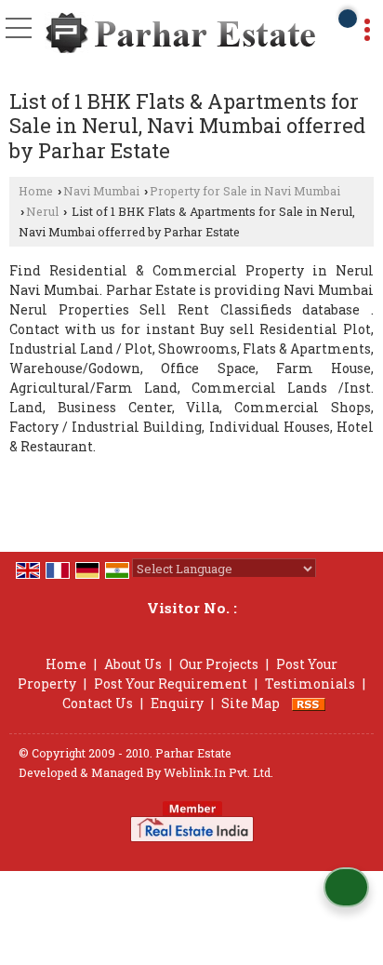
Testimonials (310, 683)
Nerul (42, 211)
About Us (133, 664)
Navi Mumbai (101, 190)
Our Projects (218, 664)
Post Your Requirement (170, 683)
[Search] (347, 18)
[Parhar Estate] (181, 34)
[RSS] (308, 703)
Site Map (250, 703)
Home (36, 190)
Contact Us (97, 703)
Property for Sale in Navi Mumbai (245, 190)
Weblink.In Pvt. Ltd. (218, 772)
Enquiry (177, 703)
